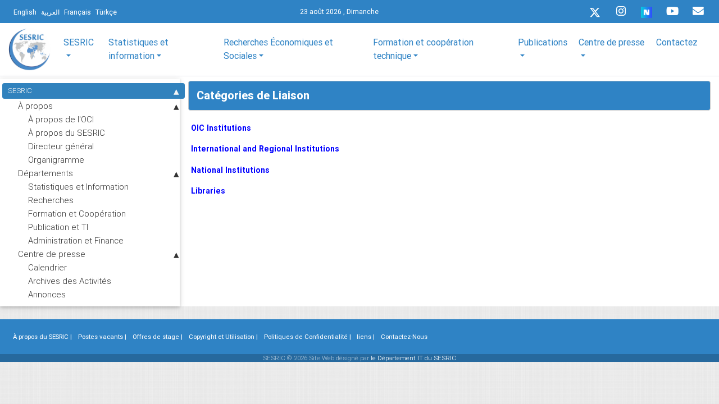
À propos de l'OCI (61, 119)
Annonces (47, 294)
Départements (45, 173)
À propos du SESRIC (66, 132)
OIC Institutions (221, 128)
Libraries (208, 191)
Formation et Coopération (77, 213)
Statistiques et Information (78, 186)
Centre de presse (51, 254)
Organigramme (56, 159)
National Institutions (230, 170)
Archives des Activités (69, 281)
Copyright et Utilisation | (223, 337)
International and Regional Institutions (265, 149)
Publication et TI (58, 227)
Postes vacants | (102, 337)
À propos (35, 105)
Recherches (51, 200)
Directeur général (61, 146)
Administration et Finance (76, 240)
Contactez (677, 42)
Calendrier (47, 267)
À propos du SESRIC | (42, 337)
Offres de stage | (158, 337)
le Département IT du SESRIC (413, 358)
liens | (366, 337)
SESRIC (20, 90)
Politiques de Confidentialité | (307, 337)
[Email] (698, 11)
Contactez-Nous (404, 337)
